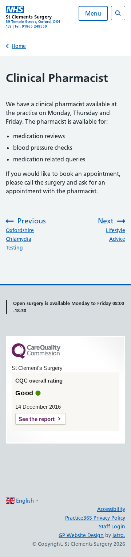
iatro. (118, 535)
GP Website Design (81, 535)
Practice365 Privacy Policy (95, 518)
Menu (93, 13)
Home (19, 46)
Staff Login (112, 526)
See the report (37, 419)
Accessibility (111, 509)
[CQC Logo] (36, 357)
